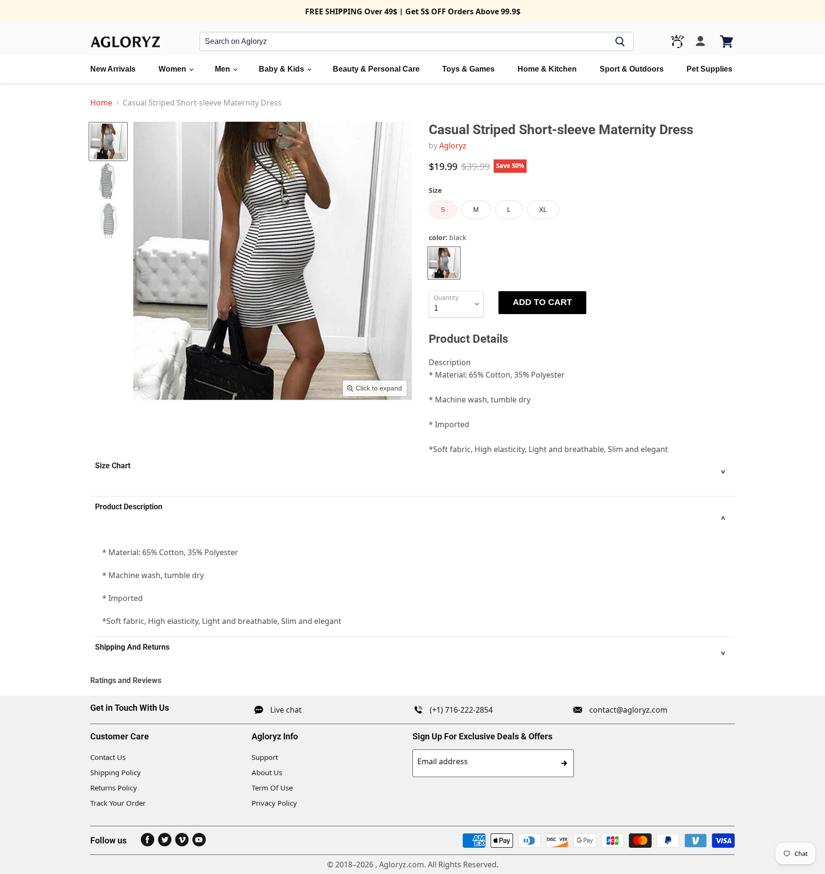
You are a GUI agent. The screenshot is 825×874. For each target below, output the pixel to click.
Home (101, 102)
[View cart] (727, 42)
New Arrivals (113, 69)
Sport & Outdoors (632, 69)
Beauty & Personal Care (376, 69)
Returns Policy (113, 787)
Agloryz (452, 145)
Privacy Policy (274, 803)
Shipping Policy (115, 772)
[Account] (700, 41)
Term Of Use (272, 787)
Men (223, 69)
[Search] (620, 41)
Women (173, 69)
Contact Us (108, 757)
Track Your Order (118, 803)
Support (265, 757)
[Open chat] (677, 41)
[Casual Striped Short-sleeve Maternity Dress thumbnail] (108, 141)
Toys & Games (468, 69)
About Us (267, 772)
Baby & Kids (282, 69)
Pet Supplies (709, 69)
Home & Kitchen (547, 69)
